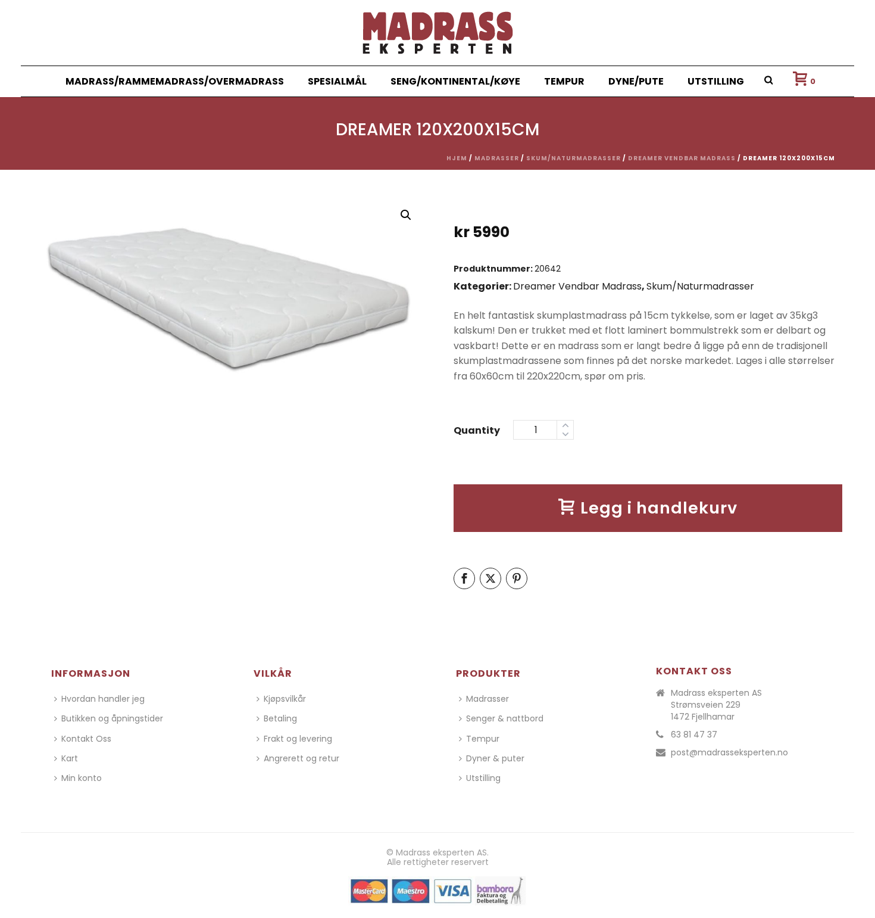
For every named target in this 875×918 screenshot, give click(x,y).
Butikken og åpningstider (112, 718)
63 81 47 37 (694, 734)
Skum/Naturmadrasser (573, 158)
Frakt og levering (298, 739)
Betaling (280, 718)
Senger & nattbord (504, 718)
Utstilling (716, 81)
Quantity (477, 430)
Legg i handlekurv (659, 508)
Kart (69, 758)
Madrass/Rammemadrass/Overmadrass (174, 81)
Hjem (456, 158)
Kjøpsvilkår (285, 699)
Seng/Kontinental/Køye (455, 81)
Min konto (81, 778)
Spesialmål (337, 81)
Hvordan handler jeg (103, 699)
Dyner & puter (495, 758)
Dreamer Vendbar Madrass (682, 158)
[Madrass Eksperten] (437, 33)
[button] (406, 215)
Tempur (564, 81)
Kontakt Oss (86, 739)
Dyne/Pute (636, 81)
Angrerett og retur (301, 758)
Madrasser (496, 158)
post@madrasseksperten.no (729, 752)
